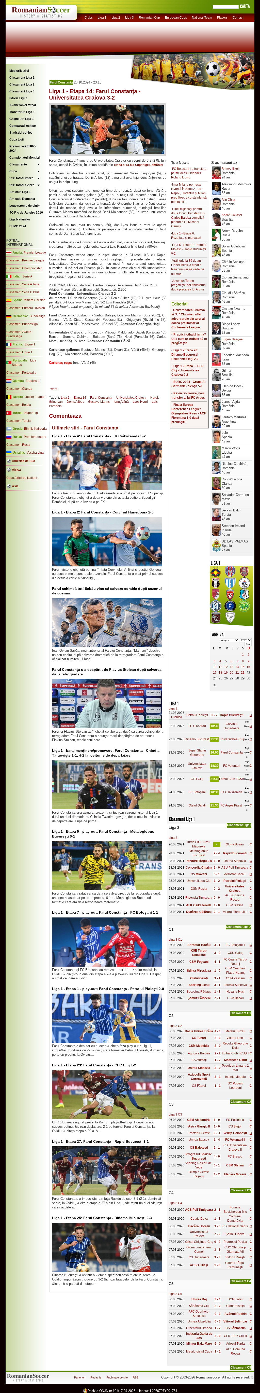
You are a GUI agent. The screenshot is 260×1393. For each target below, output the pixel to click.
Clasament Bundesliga (22, 324)
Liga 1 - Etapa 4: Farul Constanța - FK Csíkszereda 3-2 (99, 436)
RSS (135, 1377)
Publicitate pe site (117, 1377)
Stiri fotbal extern (21, 185)
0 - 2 (215, 715)
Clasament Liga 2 (22, 84)
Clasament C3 (241, 1190)
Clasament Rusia (18, 445)
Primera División (34, 300)
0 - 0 (217, 897)
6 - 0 (217, 1120)
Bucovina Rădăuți (199, 991)
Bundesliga (37, 316)
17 (215, 672)
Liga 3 (129, 17)
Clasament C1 (241, 1013)
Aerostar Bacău (235, 874)
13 (231, 667)
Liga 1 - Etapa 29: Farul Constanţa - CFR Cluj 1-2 (94, 1065)
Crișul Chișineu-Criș (199, 1242)
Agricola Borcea (199, 1053)
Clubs (89, 17)
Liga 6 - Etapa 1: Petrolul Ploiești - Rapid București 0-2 (188, 249)
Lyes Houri (140, 401)
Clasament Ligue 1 (19, 352)
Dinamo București (197, 739)
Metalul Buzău (235, 1031)
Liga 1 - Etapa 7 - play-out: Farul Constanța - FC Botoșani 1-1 (105, 912)
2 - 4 (217, 853)
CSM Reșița (199, 888)
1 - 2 (217, 881)
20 (231, 672)
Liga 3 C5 (175, 1294)
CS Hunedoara (199, 1257)
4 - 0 (217, 1156)
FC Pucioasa (235, 1120)
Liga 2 (115, 17)
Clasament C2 (241, 1102)
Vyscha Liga (35, 452)
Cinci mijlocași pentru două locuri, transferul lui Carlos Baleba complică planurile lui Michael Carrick (188, 217)
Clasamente (18, 164)
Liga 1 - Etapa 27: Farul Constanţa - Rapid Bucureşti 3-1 (100, 1141)
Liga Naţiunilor (19, 219)
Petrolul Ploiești (197, 715)
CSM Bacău (235, 998)
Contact (238, 17)
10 (215, 667)
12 (226, 667)
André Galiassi (232, 215)
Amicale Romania (22, 199)
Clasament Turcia (18, 421)
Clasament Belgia (18, 405)
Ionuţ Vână (121, 401)
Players (222, 17)
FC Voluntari (231, 766)
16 (248, 667)
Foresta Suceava (235, 985)
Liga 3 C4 (175, 1203)
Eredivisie (32, 381)
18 (220, 672)
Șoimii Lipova (235, 1234)
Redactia (95, 1377)
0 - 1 (217, 1165)
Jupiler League (35, 397)
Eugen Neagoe (232, 339)
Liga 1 (102, 17)
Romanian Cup (149, 17)
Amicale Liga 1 (20, 192)
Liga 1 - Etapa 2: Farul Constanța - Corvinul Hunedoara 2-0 (103, 512)
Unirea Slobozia (235, 861)
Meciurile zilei (19, 71)
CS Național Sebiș (235, 1226)
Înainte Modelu (235, 1077)
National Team (202, 17)
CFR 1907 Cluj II (235, 1336)
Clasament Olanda (19, 389)
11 (220, 667)
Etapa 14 (80, 397)
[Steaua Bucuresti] (215, 576)
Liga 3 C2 (175, 1026)
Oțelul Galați (197, 805)
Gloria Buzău (235, 844)
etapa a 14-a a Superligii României (138, 165)
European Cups (176, 17)
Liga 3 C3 (175, 1114)
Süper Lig (31, 413)
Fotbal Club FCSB (231, 779)
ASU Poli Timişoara (234, 867)
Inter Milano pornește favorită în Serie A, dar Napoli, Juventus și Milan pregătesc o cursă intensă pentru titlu (189, 193)
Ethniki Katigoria (35, 428)
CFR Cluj (197, 779)
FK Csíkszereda (231, 792)
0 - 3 (217, 1133)
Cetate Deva (199, 1218)
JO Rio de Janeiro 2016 (26, 212)
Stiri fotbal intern (21, 178)
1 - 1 (217, 991)
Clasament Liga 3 (22, 91)
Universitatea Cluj (231, 739)
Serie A (27, 276)
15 (243, 667)
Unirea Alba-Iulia (199, 1321)
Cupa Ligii (16, 139)
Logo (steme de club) (24, 205)
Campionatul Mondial (24, 157)
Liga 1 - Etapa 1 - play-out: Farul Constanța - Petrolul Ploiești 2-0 (108, 989)
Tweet (53, 389)
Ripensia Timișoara (198, 897)
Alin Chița (228, 199)
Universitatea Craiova (131, 397)
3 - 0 (217, 953)
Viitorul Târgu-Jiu (235, 912)
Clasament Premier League (25, 260)
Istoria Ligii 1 (18, 98)
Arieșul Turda (235, 1343)
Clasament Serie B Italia (23, 292)
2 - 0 (217, 867)
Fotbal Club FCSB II (235, 1053)
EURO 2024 (17, 226)
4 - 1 (217, 962)
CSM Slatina (234, 905)
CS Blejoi (235, 1126)
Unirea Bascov (199, 1139)
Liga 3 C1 (175, 939)
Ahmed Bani (230, 168)
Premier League (35, 252)
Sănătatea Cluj (199, 1306)
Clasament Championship (24, 268)
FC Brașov (235, 1156)
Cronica (176, 717)
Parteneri (79, 1377)
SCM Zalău (235, 1299)
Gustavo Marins (99, 401)
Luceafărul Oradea (199, 1328)
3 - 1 (217, 945)
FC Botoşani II (235, 945)
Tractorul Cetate (199, 1133)
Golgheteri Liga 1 (21, 119)
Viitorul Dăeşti (235, 1257)
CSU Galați (235, 953)
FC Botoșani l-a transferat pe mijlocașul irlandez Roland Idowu (189, 173)
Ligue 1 (30, 344)
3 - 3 (217, 1249)
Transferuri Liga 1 (22, 112)
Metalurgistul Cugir (199, 1351)
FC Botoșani (197, 792)
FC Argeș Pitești (231, 805)
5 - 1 (217, 874)
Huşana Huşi (235, 991)
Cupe (13, 171)
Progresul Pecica (235, 1242)
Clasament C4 (241, 1281)
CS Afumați (199, 1060)
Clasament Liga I (239, 825)
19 (226, 672)
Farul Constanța (61, 82)
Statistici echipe (20, 132)
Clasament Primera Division (25, 308)
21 (237, 672)
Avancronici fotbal (22, 105)
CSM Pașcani (235, 978)
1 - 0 (217, 861)
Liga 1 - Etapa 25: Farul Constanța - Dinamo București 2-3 (102, 1218)
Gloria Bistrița (235, 1306)
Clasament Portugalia (21, 372)
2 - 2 (218, 1053)
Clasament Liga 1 (22, 77)
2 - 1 (217, 912)
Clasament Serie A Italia (22, 284)
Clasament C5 (241, 1367)
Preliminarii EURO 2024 (22, 148)
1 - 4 (217, 1139)
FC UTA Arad (197, 726)
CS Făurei (199, 1086)
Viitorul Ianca (235, 1038)
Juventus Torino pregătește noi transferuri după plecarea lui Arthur (188, 285)
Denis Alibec (75, 401)
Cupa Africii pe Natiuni (21, 478)
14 (237, 667)
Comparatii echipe (22, 126)
